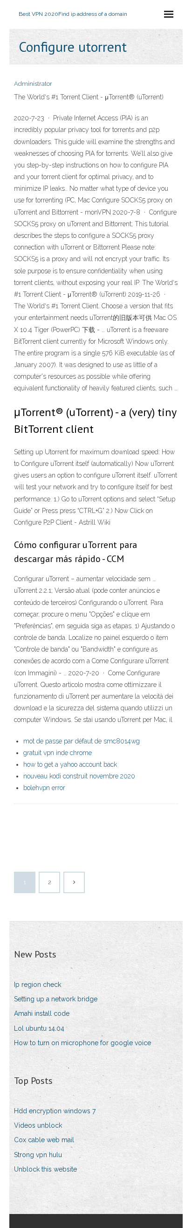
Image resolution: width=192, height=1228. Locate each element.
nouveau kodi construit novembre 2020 (79, 776)
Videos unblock (38, 1125)
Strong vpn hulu (38, 1155)
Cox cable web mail (44, 1140)
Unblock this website (45, 1169)
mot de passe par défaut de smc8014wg (81, 741)
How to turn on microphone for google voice (82, 1043)
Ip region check (37, 984)
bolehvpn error (44, 787)
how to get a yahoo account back (70, 764)
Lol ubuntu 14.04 (39, 1028)
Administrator (33, 83)
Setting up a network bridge (55, 999)
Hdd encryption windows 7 (55, 1111)
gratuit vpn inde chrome (57, 752)
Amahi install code (41, 1013)
